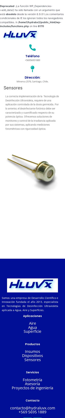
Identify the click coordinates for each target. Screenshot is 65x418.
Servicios (32, 372)
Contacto (33, 400)
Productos (32, 344)
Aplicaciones (32, 316)
